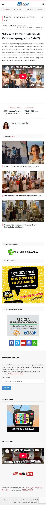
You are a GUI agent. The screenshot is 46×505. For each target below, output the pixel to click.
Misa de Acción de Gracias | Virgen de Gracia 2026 (23, 196)
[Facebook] (11, 343)
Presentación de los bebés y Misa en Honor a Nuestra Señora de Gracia (21, 226)
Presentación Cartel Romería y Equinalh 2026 (21, 166)
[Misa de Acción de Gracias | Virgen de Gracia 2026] (23, 182)
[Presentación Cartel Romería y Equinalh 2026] (23, 152)
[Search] (43, 3)
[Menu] (3, 3)
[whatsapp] (34, 343)
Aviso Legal (29, 488)
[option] (23, 284)
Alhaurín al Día (30, 27)
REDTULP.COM (27, 490)
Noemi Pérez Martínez (11, 26)
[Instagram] (29, 343)
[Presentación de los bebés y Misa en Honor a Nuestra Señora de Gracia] (23, 211)
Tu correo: (6, 377)
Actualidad (20, 27)
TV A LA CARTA (40, 27)
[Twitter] (17, 343)
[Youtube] (23, 343)
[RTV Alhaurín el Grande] (23, 3)
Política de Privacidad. (15, 374)
